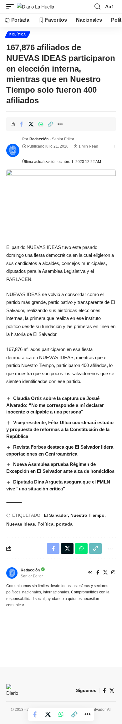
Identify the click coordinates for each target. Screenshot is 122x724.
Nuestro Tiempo (87, 515)
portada (64, 524)
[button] (11, 7)
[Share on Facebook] (21, 124)
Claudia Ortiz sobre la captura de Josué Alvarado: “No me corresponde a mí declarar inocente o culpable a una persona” (55, 405)
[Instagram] (113, 573)
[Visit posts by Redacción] (12, 150)
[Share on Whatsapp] (40, 124)
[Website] (90, 573)
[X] (105, 573)
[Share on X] (31, 124)
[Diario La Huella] (35, 7)
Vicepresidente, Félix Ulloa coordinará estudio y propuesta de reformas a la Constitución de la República (60, 429)
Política (17, 34)
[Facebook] (98, 573)
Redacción (38, 139)
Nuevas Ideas (20, 524)
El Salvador (56, 515)
